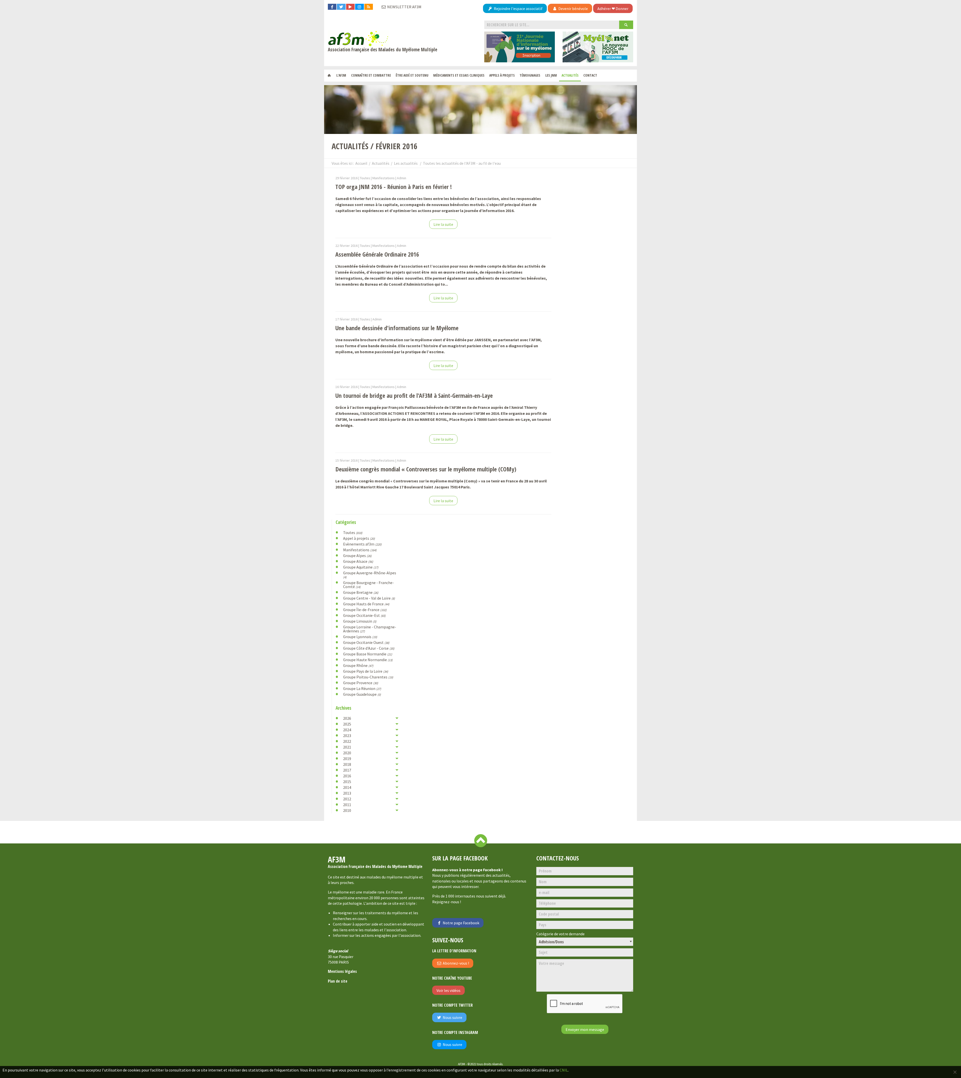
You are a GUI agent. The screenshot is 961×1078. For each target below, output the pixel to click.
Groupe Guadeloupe (362, 694)
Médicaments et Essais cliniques (459, 75)
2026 (347, 718)
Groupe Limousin (359, 621)
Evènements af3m (362, 544)
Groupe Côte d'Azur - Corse (368, 648)
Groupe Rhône (358, 665)
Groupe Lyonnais (360, 636)
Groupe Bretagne (360, 592)
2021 (347, 747)
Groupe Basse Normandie (367, 653)
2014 (347, 787)
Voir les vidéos (448, 990)
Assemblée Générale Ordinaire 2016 (377, 254)
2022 (347, 741)
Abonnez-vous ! (455, 963)
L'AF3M (341, 75)
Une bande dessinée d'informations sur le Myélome (396, 328)
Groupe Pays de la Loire (365, 671)
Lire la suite (443, 224)
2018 (347, 764)
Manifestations (360, 549)
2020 (347, 752)
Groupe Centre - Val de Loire (369, 598)
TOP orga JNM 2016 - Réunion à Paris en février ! (393, 187)
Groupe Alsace (358, 561)
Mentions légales (342, 971)
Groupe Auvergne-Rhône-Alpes (369, 574)
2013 (347, 793)
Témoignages (530, 75)
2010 (347, 810)
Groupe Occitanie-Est (364, 615)
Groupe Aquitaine (360, 567)
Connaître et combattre (371, 75)
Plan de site (337, 981)
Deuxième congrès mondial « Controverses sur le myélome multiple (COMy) (425, 469)
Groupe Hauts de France (366, 603)
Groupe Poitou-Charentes (368, 676)
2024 (347, 729)
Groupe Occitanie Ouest (366, 642)
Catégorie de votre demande (560, 934)
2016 (347, 775)
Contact (590, 75)
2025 (347, 724)
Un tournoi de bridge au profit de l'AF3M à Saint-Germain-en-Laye (414, 395)
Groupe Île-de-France (365, 609)
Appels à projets (502, 75)
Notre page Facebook (460, 922)
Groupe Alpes (357, 555)
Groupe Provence (360, 682)
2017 (347, 770)
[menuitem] (329, 75)
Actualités (570, 75)
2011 (347, 804)
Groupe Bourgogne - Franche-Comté (368, 584)
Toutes (352, 532)
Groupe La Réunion (362, 688)
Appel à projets (359, 538)
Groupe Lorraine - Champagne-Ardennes (369, 628)
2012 (347, 798)
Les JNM (551, 75)
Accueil (361, 163)
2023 (347, 735)
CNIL (564, 1069)
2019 (347, 758)
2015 (347, 781)
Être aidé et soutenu (412, 75)
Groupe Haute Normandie (368, 659)
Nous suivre (452, 1017)
